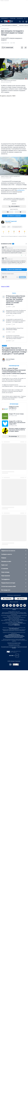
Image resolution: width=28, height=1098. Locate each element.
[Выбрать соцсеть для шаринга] (25, 47)
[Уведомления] (23, 22)
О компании (4, 462)
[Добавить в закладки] (22, 47)
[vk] (7, 499)
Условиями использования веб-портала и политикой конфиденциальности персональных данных (14, 531)
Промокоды (13, 18)
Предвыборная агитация (8, 476)
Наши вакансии (5, 469)
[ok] (10, 499)
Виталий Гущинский (11, 221)
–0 (25, 255)
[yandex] (24, 499)
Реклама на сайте (6, 455)
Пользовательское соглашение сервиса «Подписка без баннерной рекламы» (14, 541)
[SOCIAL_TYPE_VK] (7, 212)
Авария (3, 226)
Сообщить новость (6, 448)
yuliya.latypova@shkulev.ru (14, 522)
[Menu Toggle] (1, 22)
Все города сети (5, 484)
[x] (17, 499)
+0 (21, 255)
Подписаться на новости (8, 444)
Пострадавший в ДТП (16, 226)
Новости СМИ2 (5, 286)
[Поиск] (19, 22)
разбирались (20, 190)
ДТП (9, 226)
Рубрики (3, 451)
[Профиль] (26, 22)
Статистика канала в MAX (8, 480)
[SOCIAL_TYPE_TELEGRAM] (20, 212)
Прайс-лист (4, 459)
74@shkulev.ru (20, 516)
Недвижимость (5, 18)
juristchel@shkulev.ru (16, 518)
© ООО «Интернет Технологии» (14, 555)
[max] (14, 499)
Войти (6, 277)
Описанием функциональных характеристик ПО (14, 529)
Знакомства (20, 18)
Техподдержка (5, 473)
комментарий (8, 47)
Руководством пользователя (14, 528)
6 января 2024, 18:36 (5, 42)
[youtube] (21, 499)
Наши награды (5, 466)
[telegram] (3, 499)
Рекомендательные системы (14, 538)
